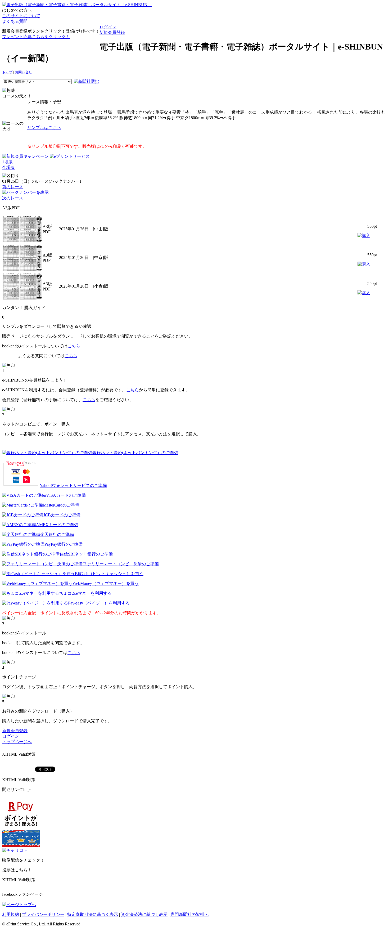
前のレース (12, 187)
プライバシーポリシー (43, 914)
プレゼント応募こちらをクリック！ (36, 36)
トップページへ (17, 742)
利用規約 (10, 914)
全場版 (8, 167)
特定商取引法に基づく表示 (92, 914)
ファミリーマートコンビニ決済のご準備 (121, 564)
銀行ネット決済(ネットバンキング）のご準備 (135, 452)
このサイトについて (21, 16)
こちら (73, 346)
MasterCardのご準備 (61, 505)
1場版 (7, 162)
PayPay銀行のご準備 (63, 544)
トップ (7, 72)
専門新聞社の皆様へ (189, 914)
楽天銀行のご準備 (57, 534)
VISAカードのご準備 (66, 495)
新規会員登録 (112, 32)
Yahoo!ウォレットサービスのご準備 (73, 485)
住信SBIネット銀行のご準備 (86, 554)
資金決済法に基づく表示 (144, 914)
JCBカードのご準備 (61, 515)
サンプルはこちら (44, 127)
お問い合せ (23, 72)
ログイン (107, 27)
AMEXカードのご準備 (57, 524)
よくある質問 (15, 21)
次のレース (12, 198)
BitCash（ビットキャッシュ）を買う (109, 573)
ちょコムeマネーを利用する (85, 593)
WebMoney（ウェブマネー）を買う (106, 583)
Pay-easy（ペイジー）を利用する (99, 603)
